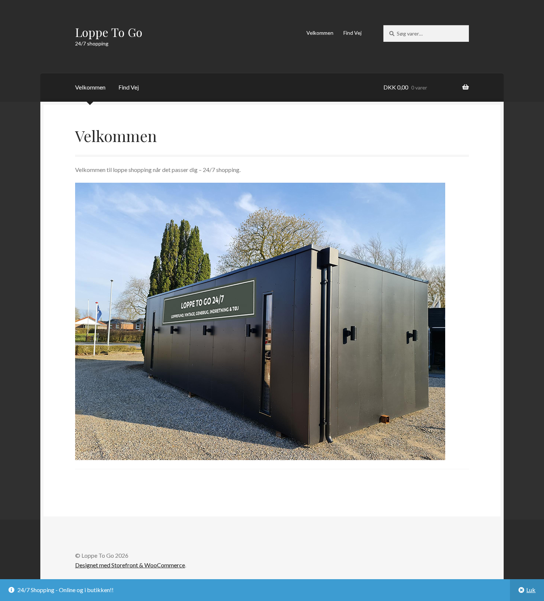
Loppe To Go (108, 32)
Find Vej (352, 33)
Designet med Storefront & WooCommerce (130, 564)
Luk (530, 589)
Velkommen (319, 33)
